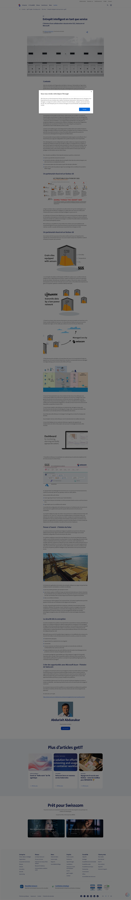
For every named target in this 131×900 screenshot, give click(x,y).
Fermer (84, 109)
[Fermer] (91, 91)
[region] (66, 102)
